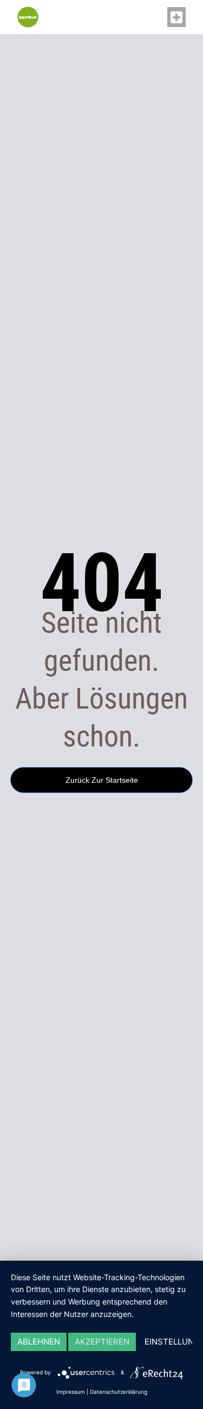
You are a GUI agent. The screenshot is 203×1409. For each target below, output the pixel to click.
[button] (176, 17)
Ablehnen (38, 1341)
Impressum (70, 1391)
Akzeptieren (102, 1341)
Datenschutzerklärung (118, 1391)
